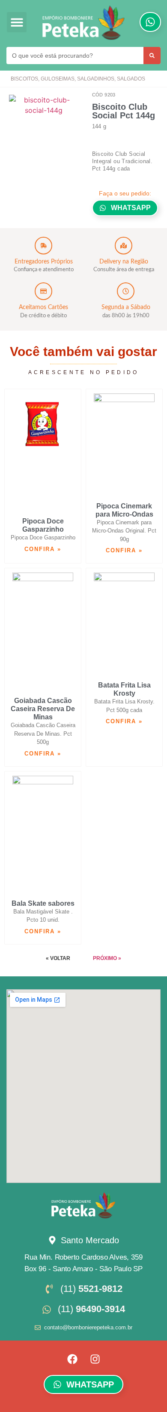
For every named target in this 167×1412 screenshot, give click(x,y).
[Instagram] (95, 1359)
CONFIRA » (42, 549)
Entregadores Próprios (44, 262)
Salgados (131, 79)
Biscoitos (24, 79)
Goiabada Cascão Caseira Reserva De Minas (43, 709)
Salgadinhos (95, 79)
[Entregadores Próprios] (43, 245)
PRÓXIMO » (107, 958)
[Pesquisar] (152, 55)
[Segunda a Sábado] (125, 291)
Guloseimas (58, 79)
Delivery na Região (123, 262)
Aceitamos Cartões (43, 307)
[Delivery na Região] (123, 245)
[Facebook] (72, 1359)
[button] (17, 22)
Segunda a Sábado (125, 307)
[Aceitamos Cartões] (43, 291)
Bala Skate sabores (43, 903)
